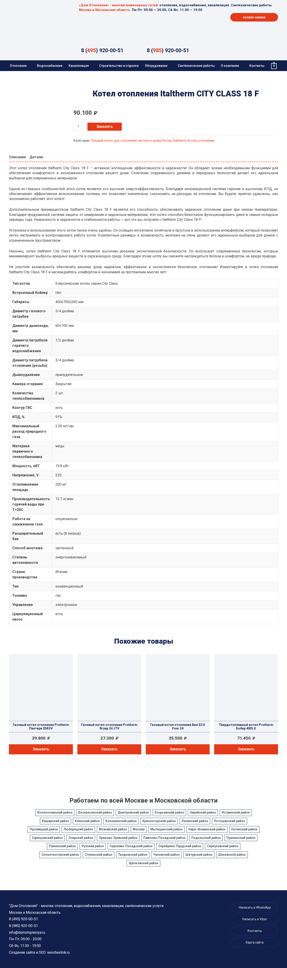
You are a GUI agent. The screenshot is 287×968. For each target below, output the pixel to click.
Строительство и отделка (119, 65)
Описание (17, 157)
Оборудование (156, 65)
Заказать (104, 126)
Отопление (18, 65)
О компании (230, 65)
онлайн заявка (254, 17)
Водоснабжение (49, 65)
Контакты (256, 65)
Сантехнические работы (196, 65)
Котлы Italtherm (174, 141)
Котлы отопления (201, 141)
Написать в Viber (254, 919)
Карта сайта (255, 942)
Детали (36, 157)
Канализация (79, 65)
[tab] (17, 157)
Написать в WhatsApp (255, 907)
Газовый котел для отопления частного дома (126, 141)
